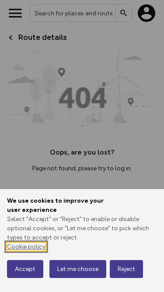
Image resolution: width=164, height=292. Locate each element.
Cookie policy (26, 246)
